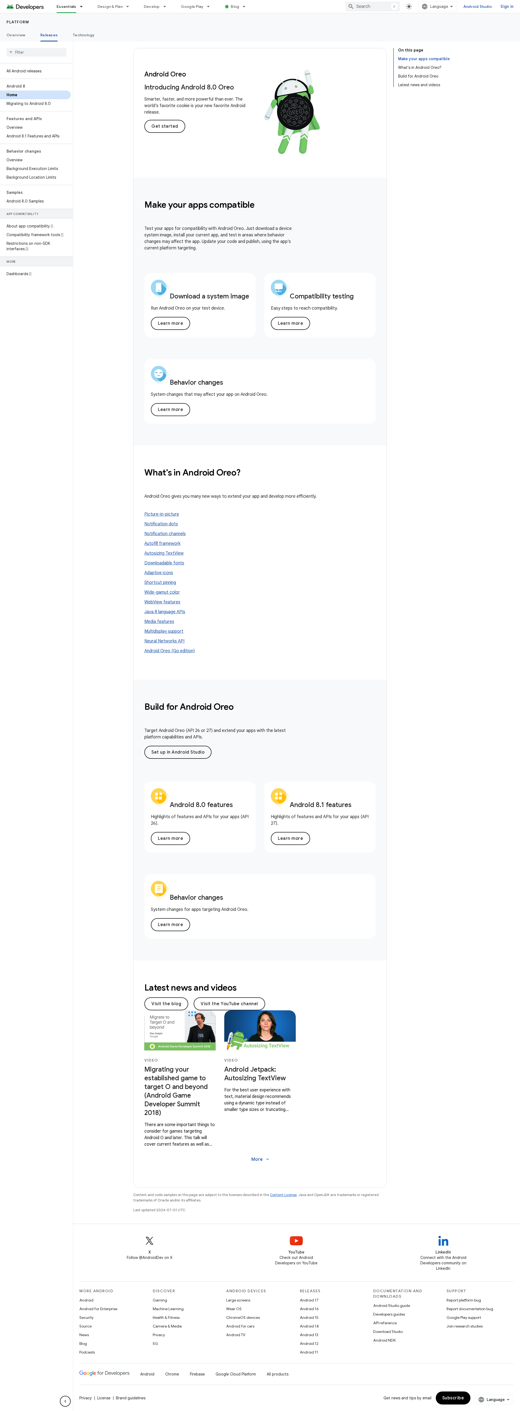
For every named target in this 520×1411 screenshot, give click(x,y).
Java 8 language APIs (164, 612)
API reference (385, 1322)
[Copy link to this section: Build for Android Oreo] (240, 707)
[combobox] (373, 6)
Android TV (235, 1334)
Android (86, 1300)
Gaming (160, 1300)
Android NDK (384, 1340)
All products (277, 1374)
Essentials (66, 6)
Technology (84, 35)
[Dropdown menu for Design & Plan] (130, 6)
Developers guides (389, 1314)
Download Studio (388, 1331)
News (84, 1334)
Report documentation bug (470, 1308)
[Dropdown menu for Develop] (167, 6)
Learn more (170, 323)
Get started (164, 126)
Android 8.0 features (201, 805)
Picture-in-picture (161, 514)
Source (85, 1326)
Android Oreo (165, 74)
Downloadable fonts (164, 563)
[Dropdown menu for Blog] (246, 6)
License (103, 1398)
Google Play (192, 6)
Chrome (172, 1374)
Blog (235, 6)
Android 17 (309, 1300)
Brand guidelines (130, 1398)
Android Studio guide (391, 1305)
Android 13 (309, 1334)
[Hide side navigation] (65, 1401)
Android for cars (240, 1326)
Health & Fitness (166, 1317)
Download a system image (209, 296)
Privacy (159, 1334)
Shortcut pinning (160, 582)
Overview (15, 35)
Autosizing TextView (164, 553)
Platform (17, 22)
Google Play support (464, 1317)
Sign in (507, 6)
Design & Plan (110, 6)
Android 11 (309, 1352)
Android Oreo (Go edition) (169, 651)
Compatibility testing (322, 296)
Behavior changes (196, 382)
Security (86, 1317)
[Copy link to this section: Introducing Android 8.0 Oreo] (239, 88)
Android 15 (309, 1317)
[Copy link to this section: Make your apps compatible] (261, 205)
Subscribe (453, 1398)
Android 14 (309, 1326)
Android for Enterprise (98, 1308)
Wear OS (234, 1308)
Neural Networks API (164, 641)
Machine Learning (168, 1308)
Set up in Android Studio (177, 752)
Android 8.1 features (321, 805)
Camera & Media (167, 1326)
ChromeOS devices (243, 1317)
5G (155, 1343)
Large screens (238, 1300)
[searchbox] (36, 52)
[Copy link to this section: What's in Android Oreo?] (247, 473)
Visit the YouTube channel (229, 1004)
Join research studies (465, 1326)
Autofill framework (162, 543)
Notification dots (161, 524)
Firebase (197, 1374)
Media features (159, 621)
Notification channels (165, 533)
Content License (283, 1195)
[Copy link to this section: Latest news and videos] (243, 988)
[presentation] (260, 204)
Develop (152, 6)
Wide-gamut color (162, 592)
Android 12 (309, 1343)
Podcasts (87, 1352)
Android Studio (477, 6)
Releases (49, 35)
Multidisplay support (163, 631)
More (260, 1159)
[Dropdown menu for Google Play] (210, 6)
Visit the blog (166, 1004)
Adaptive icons (158, 573)
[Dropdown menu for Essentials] (83, 6)
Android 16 (309, 1308)
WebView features (162, 602)
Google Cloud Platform (236, 1374)
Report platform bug (464, 1300)
